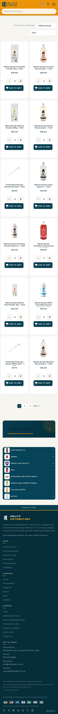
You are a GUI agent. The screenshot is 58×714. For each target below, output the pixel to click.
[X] (28, 710)
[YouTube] (13, 710)
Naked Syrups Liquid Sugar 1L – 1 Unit (43, 186)
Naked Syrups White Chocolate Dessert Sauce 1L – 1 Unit (43, 305)
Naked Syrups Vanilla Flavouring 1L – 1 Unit (43, 127)
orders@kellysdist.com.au (14, 671)
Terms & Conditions (11, 628)
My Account (8, 632)
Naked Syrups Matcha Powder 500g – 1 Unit (14, 127)
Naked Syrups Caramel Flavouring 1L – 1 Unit (43, 68)
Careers (6, 600)
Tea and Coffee (18, 490)
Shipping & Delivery (11, 616)
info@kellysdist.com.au (13, 664)
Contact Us (8, 636)
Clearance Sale (9, 555)
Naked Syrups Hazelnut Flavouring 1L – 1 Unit (43, 363)
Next (35, 406)
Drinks (14, 457)
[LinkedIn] (18, 710)
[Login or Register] (42, 4)
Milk (13, 470)
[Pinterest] (32, 710)
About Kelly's (8, 583)
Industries (7, 587)
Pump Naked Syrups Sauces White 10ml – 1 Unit (14, 364)
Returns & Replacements (14, 620)
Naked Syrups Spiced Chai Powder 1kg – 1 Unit (14, 304)
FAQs (5, 612)
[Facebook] (9, 710)
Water (14, 496)
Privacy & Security (11, 624)
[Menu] (53, 4)
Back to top (29, 508)
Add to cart (15, 88)
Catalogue (7, 567)
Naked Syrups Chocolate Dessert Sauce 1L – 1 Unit (14, 245)
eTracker (43, 697)
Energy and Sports (20, 463)
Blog (5, 596)
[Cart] (48, 4)
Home (5, 579)
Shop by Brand (9, 563)
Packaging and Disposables (24, 476)
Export (6, 591)
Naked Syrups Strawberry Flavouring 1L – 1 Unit (43, 246)
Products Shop (9, 547)
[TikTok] (23, 710)
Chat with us (52, 711)
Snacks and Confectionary (24, 483)
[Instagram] (4, 710)
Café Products (18, 450)
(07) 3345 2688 (9, 657)
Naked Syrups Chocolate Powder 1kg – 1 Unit (14, 68)
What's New (8, 559)
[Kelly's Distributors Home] (9, 4)
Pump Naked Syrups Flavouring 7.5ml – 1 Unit (14, 186)
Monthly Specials (10, 551)
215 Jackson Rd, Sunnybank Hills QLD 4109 (21, 650)
